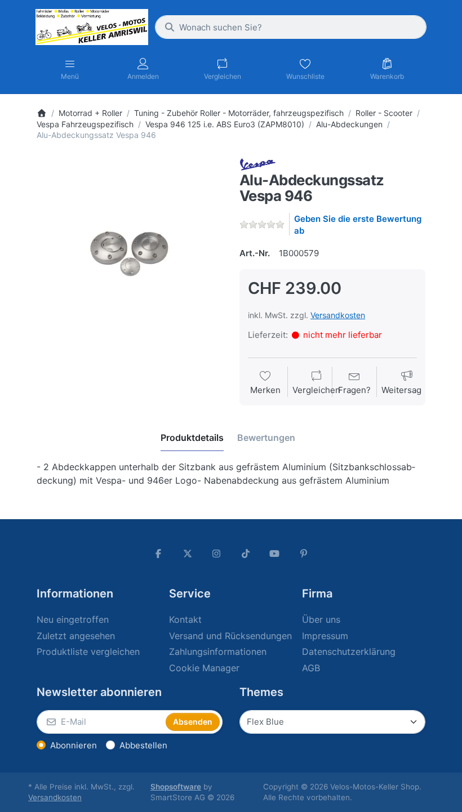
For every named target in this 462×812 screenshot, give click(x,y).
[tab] (192, 437)
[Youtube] (275, 553)
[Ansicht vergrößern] (130, 250)
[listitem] (130, 250)
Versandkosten (337, 315)
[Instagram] (216, 553)
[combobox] (291, 27)
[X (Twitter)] (187, 553)
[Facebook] (158, 553)
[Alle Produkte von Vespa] (257, 163)
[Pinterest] (303, 553)
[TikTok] (245, 553)
